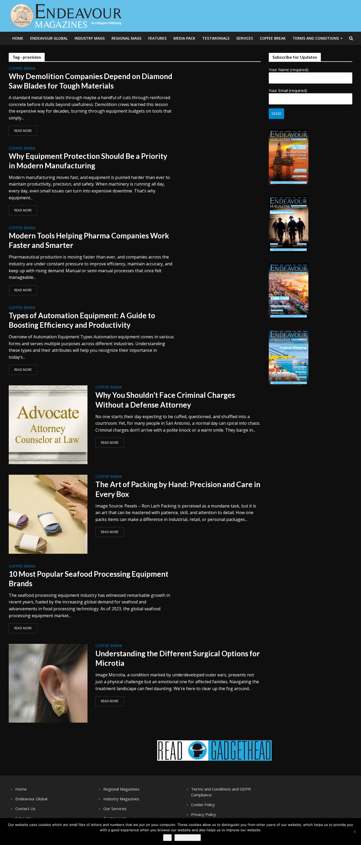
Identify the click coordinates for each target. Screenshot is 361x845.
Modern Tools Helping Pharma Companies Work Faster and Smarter (89, 240)
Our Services (115, 808)
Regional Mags (126, 38)
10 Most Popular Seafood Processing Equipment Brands (88, 578)
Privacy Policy (203, 814)
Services (244, 38)
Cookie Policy (203, 804)
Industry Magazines (121, 798)
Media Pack (184, 38)
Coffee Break (273, 38)
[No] (354, 831)
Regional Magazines (121, 789)
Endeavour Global (49, 38)
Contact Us (25, 808)
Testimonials (215, 38)
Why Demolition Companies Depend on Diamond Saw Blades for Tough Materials (90, 81)
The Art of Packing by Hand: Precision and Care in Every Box (177, 489)
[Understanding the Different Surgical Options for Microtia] (48, 683)
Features (157, 38)
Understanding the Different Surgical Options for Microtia (177, 658)
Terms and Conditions (316, 38)
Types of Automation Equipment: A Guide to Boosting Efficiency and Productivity (82, 320)
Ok (167, 837)
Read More (23, 130)
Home (17, 38)
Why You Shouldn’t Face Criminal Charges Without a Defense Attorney (165, 399)
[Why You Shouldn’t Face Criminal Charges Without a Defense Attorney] (48, 424)
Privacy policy (188, 837)
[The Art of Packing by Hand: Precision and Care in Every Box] (48, 514)
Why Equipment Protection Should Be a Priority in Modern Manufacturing (88, 160)
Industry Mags (90, 38)
